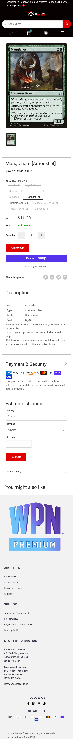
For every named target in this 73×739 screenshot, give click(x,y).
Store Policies (11, 618)
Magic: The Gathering (19, 171)
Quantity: (11, 235)
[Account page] (46, 33)
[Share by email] (65, 277)
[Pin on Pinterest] (52, 277)
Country (10, 410)
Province (10, 424)
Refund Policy (14, 471)
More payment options (36, 266)
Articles (8, 593)
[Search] (67, 24)
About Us (9, 576)
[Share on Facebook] (45, 277)
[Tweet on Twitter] (58, 277)
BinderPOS (29, 737)
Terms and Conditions (15, 613)
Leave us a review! (13, 588)
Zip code (10, 437)
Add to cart (17, 247)
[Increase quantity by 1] (41, 235)
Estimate (16, 457)
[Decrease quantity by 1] (21, 235)
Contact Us (10, 582)
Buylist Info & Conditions (17, 624)
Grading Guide (11, 630)
